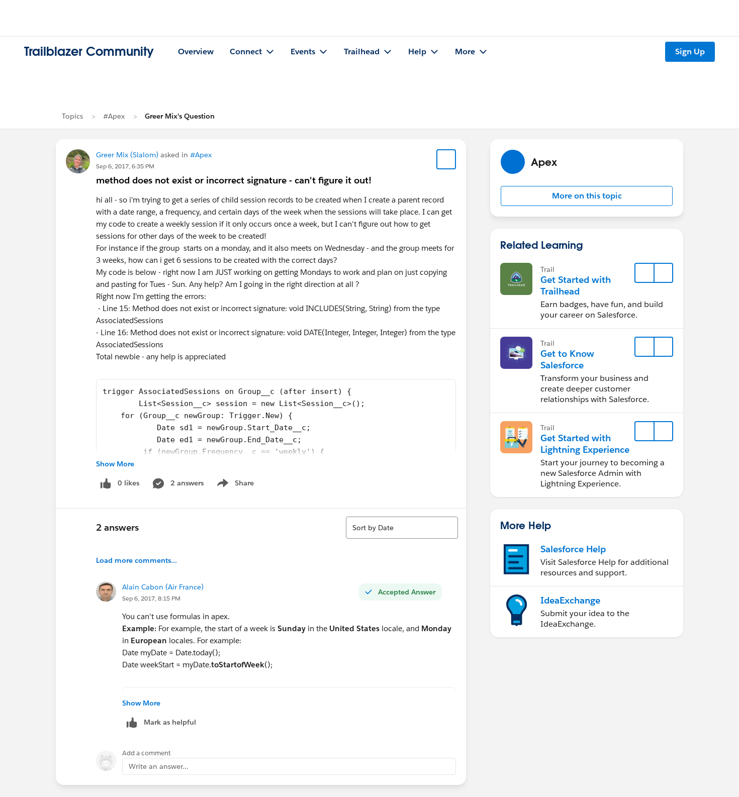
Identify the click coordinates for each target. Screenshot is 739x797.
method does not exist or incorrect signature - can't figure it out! (234, 180)
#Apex (114, 116)
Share (234, 484)
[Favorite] (446, 159)
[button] (587, 196)
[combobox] (402, 528)
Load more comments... (136, 560)
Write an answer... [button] (159, 766)
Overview (196, 51)
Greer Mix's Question (180, 116)
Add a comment (146, 753)
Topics (72, 116)
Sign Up (690, 51)
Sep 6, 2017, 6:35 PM (125, 166)
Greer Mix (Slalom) (127, 154)
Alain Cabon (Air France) (163, 586)
